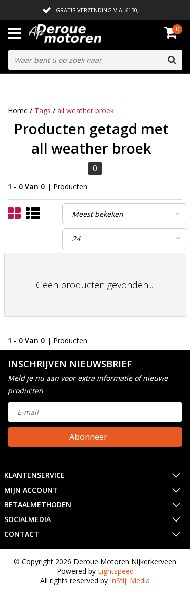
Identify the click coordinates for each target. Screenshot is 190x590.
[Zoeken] (172, 60)
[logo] (80, 33)
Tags (42, 110)
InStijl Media (130, 580)
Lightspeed (116, 571)
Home (18, 110)
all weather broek (85, 110)
